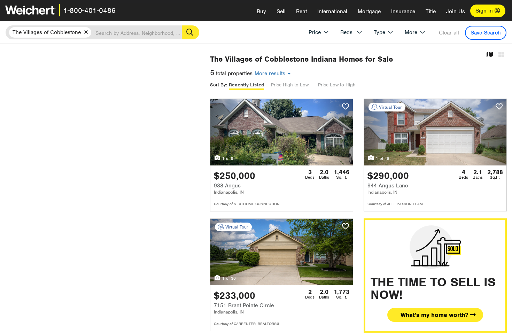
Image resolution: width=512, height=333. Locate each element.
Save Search (486, 32)
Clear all (449, 32)
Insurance (403, 11)
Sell (281, 11)
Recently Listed (246, 85)
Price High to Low (290, 85)
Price (315, 32)
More (411, 32)
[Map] (490, 55)
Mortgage (369, 11)
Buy (261, 11)
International (332, 11)
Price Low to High (337, 85)
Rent (301, 11)
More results (271, 73)
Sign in (485, 10)
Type (379, 32)
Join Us (455, 11)
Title (431, 11)
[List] (501, 55)
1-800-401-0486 (89, 10)
